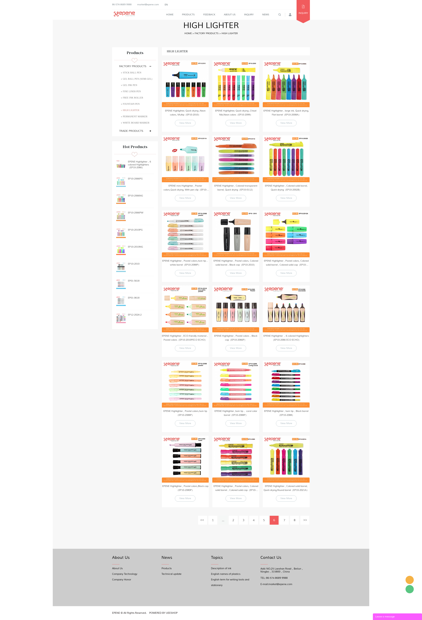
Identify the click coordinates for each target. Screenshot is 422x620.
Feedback (209, 14)
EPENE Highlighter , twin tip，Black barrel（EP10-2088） (286, 413)
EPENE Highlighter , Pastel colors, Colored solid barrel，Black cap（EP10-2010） (235, 262)
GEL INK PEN (130, 85)
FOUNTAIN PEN (131, 104)
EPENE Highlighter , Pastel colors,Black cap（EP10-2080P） (185, 488)
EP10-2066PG (135, 178)
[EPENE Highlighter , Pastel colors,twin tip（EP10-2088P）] (185, 384)
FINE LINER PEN (132, 91)
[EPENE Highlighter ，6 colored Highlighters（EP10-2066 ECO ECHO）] (286, 309)
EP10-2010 (133, 263)
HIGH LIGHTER (230, 33)
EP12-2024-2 (135, 314)
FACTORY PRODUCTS (207, 33)
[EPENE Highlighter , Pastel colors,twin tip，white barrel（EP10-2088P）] (185, 233)
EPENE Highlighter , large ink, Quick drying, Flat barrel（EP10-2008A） (286, 112)
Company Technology (124, 574)
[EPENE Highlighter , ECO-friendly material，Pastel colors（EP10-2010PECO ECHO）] (185, 309)
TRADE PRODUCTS (131, 131)
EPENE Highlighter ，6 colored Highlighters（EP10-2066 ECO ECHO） (286, 337)
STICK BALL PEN (132, 72)
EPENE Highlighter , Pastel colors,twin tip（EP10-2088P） (185, 413)
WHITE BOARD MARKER (136, 123)
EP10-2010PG (135, 229)
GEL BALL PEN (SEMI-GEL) (137, 79)
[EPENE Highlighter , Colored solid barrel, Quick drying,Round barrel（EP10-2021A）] (286, 459)
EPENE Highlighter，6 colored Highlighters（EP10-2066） (139, 164)
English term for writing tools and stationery (230, 580)
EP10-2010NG (135, 246)
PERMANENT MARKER (135, 116)
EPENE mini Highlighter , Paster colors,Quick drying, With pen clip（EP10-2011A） (185, 188)
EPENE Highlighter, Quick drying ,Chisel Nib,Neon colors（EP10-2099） (235, 112)
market (410, 580)
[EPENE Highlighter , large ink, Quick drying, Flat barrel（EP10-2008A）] (286, 83)
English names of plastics (225, 574)
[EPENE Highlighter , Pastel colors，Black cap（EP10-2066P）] (235, 309)
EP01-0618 (133, 297)
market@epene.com (148, 4)
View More (185, 123)
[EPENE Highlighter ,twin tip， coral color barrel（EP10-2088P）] (235, 384)
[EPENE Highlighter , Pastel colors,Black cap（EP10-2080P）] (185, 459)
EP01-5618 (133, 280)
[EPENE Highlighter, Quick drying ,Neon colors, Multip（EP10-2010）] (185, 83)
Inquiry (249, 14)
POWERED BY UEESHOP (163, 613)
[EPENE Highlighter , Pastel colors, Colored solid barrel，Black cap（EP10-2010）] (235, 233)
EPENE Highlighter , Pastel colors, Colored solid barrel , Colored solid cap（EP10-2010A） (286, 263)
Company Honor (121, 579)
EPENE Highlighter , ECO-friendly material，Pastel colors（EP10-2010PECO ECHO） (185, 337)
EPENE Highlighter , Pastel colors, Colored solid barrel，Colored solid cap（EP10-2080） (235, 488)
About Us (230, 14)
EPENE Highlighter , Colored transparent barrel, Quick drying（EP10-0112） (235, 187)
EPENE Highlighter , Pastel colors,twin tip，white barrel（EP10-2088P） (185, 262)
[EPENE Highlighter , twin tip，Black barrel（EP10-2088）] (286, 384)
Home (169, 14)
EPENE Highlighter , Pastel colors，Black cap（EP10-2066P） (235, 337)
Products (188, 14)
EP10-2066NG (135, 195)
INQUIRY (303, 13)
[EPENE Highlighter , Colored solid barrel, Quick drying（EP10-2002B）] (286, 158)
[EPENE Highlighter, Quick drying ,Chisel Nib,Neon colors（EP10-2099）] (235, 83)
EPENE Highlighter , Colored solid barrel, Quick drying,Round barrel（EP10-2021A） (286, 488)
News (265, 14)
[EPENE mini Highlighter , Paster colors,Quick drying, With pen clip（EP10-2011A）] (185, 158)
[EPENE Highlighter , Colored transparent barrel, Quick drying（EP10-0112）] (235, 158)
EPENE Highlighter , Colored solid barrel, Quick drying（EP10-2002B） (286, 187)
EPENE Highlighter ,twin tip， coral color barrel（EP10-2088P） (235, 413)
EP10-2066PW (135, 212)
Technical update (171, 574)
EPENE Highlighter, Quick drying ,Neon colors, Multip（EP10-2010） (185, 112)
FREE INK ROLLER (133, 97)
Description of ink (221, 568)
